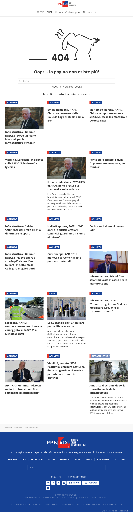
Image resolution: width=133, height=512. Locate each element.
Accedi (118, 504)
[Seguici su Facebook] (48, 483)
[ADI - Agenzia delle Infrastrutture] (66, 442)
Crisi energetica (73, 12)
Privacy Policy (51, 504)
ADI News (12, 102)
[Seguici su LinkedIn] (64, 483)
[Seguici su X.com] (58, 483)
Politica (64, 459)
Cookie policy (67, 504)
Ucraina (59, 12)
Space (88, 459)
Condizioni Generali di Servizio (26, 504)
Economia (37, 459)
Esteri (52, 293)
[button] (6, 4)
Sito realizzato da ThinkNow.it (115, 511)
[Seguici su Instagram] (53, 483)
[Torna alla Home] (66, 4)
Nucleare (87, 12)
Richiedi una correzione (89, 504)
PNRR (49, 12)
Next (77, 459)
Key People (103, 459)
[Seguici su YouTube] (48, 488)
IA (95, 12)
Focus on (54, 152)
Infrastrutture (100, 356)
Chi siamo (108, 504)
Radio (75, 483)
